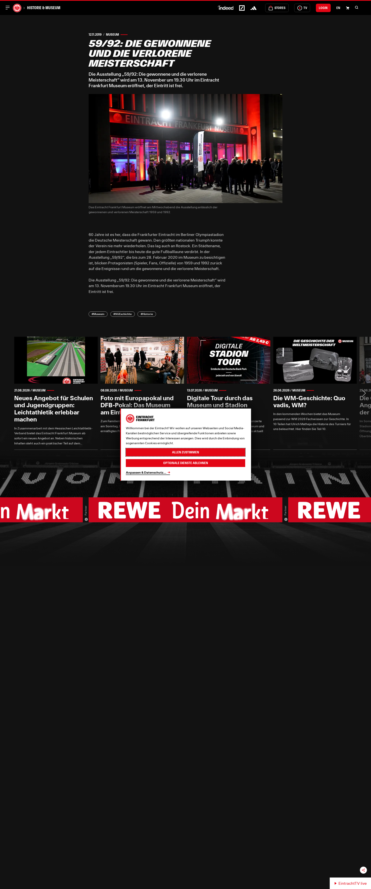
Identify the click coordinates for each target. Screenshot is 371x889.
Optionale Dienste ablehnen (185, 463)
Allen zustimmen (185, 452)
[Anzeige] (86, 519)
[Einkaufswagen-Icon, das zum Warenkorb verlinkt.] (347, 8)
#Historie (147, 314)
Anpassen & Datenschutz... (146, 472)
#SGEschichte (122, 314)
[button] (356, 7)
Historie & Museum (43, 8)
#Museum (98, 314)
